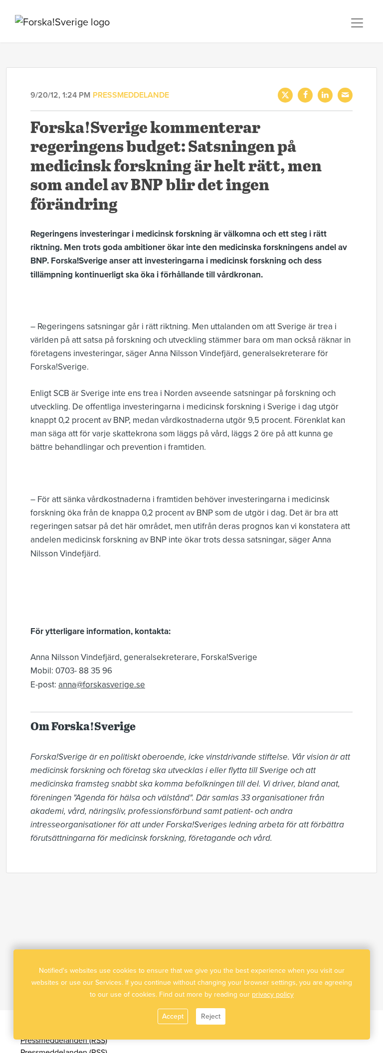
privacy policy (273, 994)
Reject (210, 1016)
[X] (285, 95)
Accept (173, 1016)
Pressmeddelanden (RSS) (63, 1041)
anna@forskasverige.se (101, 684)
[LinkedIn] (325, 95)
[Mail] (345, 95)
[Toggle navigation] (357, 22)
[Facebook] (305, 95)
